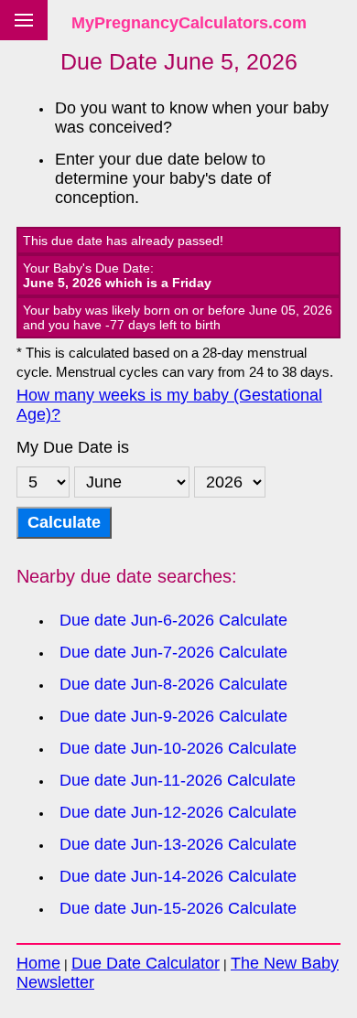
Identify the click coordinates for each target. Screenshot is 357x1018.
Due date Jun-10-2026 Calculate (178, 748)
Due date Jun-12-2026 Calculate (178, 812)
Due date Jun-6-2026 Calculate (173, 620)
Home (38, 963)
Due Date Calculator (145, 963)
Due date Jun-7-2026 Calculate (173, 652)
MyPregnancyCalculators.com (189, 23)
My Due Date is (72, 447)
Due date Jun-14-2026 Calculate (178, 876)
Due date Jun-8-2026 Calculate (173, 684)
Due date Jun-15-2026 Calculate (178, 908)
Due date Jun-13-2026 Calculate (178, 844)
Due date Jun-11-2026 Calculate (178, 780)
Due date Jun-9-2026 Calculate (173, 716)
